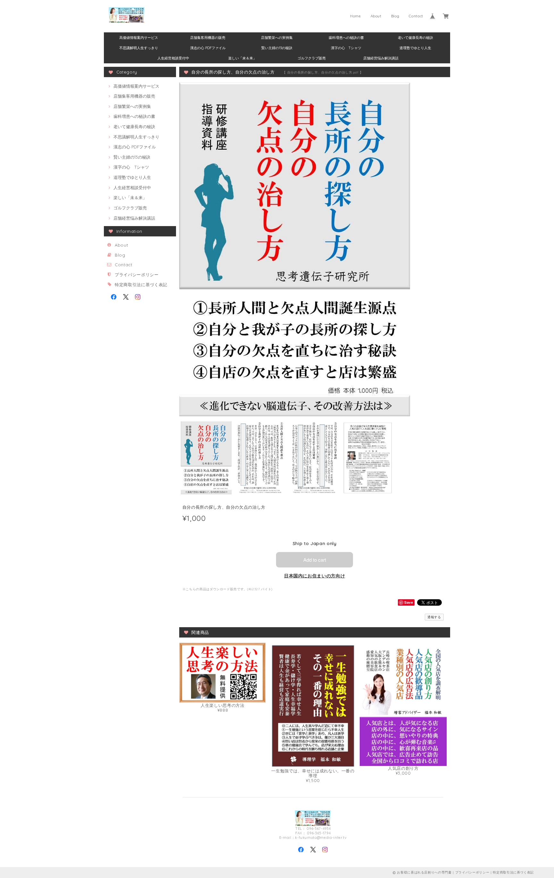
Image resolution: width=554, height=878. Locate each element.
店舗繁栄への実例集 (277, 37)
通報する (434, 617)
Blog (395, 16)
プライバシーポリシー (137, 274)
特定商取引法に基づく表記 (141, 284)
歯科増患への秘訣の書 (346, 37)
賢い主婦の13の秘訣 (276, 48)
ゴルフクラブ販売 (312, 58)
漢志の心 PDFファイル (208, 48)
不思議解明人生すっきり (138, 48)
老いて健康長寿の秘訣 (415, 37)
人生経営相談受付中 (173, 58)
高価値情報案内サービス (138, 37)
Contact (416, 16)
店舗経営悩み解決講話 (381, 58)
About (376, 16)
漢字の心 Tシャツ (346, 48)
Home (355, 16)
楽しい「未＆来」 (242, 58)
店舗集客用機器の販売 (207, 37)
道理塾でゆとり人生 (415, 48)
